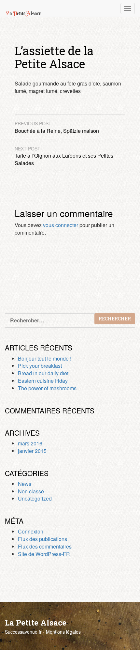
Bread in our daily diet (43, 373)
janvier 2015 (32, 451)
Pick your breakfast (40, 365)
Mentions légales (63, 631)
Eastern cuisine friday (43, 380)
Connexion (30, 531)
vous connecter (60, 225)
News (24, 484)
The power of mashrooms (47, 388)
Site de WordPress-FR (44, 554)
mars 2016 (30, 443)
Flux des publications (42, 539)
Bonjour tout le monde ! (44, 358)
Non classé (31, 491)
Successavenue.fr (23, 631)
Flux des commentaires (45, 546)
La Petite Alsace (35, 622)
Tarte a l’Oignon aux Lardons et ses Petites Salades (64, 156)
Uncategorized (35, 498)
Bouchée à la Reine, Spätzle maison (57, 127)
